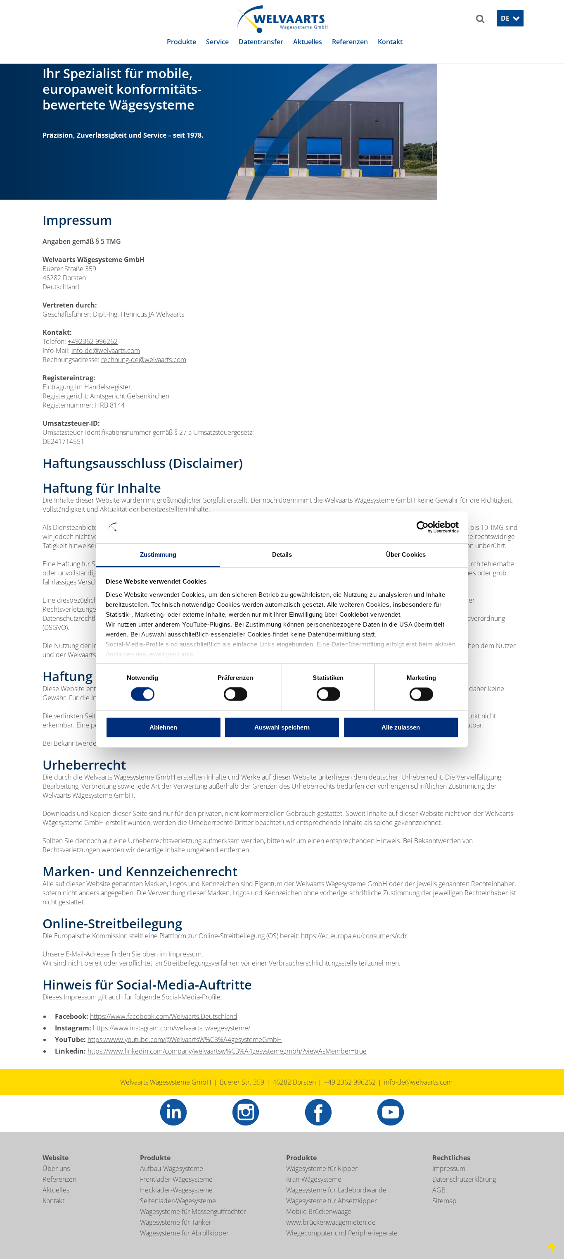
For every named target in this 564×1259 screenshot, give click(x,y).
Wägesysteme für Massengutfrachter (193, 1223)
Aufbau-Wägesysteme (171, 1180)
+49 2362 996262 (350, 1094)
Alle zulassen (401, 727)
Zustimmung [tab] (158, 554)
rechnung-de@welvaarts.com (143, 372)
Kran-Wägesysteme (313, 1191)
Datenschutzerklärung (464, 1191)
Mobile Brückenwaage (318, 1223)
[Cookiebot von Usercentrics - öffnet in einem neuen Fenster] (422, 527)
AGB (439, 1202)
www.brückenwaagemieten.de (331, 1234)
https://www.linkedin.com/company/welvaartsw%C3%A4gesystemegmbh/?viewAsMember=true (227, 1063)
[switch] (235, 694)
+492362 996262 (93, 353)
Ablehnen (163, 727)
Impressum (448, 1180)
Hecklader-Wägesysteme (176, 1202)
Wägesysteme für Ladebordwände (336, 1202)
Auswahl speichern (282, 727)
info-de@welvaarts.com (105, 362)
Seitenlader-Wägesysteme (178, 1213)
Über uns (56, 1180)
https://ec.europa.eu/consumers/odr (354, 948)
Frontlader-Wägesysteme (176, 1191)
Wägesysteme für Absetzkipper (331, 1213)
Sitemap (444, 1213)
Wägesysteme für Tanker (175, 1234)
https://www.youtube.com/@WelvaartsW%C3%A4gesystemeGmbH (185, 1051)
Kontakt (53, 1213)
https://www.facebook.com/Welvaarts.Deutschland (163, 1028)
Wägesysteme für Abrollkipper (184, 1245)
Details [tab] (282, 554)
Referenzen (59, 1191)
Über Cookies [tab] (406, 554)
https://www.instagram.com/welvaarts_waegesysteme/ (171, 1040)
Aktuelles (56, 1202)
